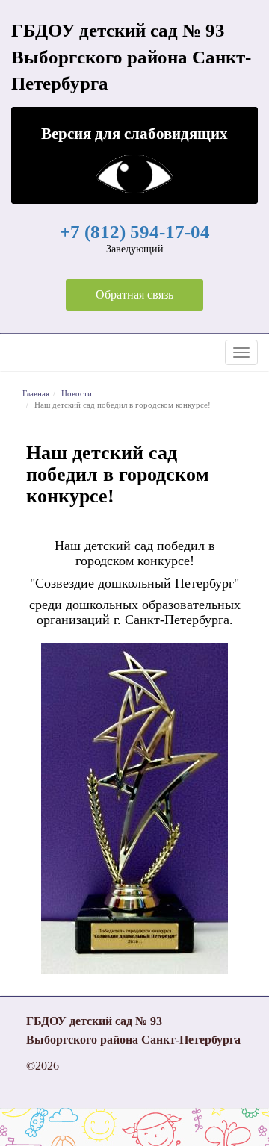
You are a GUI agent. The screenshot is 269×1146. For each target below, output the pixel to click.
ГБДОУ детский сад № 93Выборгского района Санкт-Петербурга (131, 56)
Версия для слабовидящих (134, 133)
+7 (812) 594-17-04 (135, 232)
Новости (76, 393)
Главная (35, 393)
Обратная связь (134, 294)
